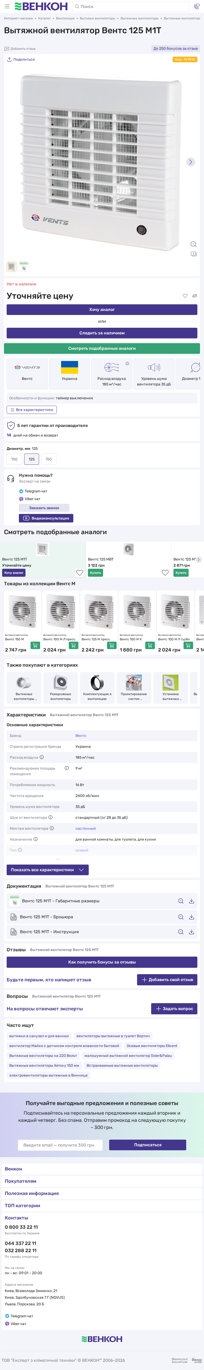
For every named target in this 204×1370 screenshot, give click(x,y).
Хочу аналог (102, 309)
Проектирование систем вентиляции (134, 696)
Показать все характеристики (42, 869)
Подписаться (148, 1144)
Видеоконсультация (50, 518)
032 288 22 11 (20, 1250)
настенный (85, 828)
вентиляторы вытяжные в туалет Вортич (113, 1036)
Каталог (44, 18)
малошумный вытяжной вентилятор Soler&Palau (128, 1055)
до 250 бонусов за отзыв (176, 48)
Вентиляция (65, 18)
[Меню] (7, 6)
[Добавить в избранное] (185, 295)
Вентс (27, 378)
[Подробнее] (127, 364)
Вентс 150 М (14, 639)
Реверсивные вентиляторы (61, 696)
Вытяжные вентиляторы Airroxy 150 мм (44, 1065)
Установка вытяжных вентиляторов (170, 696)
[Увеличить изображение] (193, 244)
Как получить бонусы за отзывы (102, 962)
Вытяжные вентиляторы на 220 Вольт (43, 1055)
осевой (81, 850)
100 (14, 459)
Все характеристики (34, 410)
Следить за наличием (102, 332)
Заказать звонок (44, 508)
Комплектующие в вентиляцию (97, 696)
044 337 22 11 (20, 1243)
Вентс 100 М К (131, 639)
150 (49, 459)
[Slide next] (190, 162)
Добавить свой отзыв (171, 979)
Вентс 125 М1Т (14, 559)
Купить (95, 573)
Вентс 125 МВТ (101, 559)
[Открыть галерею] (193, 254)
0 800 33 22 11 (21, 1227)
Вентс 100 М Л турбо (174, 639)
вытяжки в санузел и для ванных (39, 1036)
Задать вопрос (178, 1008)
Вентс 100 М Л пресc (59, 639)
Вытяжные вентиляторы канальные (24, 696)
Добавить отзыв (23, 49)
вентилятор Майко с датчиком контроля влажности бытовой (64, 1046)
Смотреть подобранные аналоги (102, 348)
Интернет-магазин (18, 18)
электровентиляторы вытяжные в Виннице (48, 1075)
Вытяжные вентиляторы (140, 18)
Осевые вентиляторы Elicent (152, 1046)
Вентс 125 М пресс (96, 639)
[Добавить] (35, 645)
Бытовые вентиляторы (97, 18)
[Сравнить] (194, 295)
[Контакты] (197, 6)
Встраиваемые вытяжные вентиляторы (122, 1065)
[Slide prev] (13, 162)
